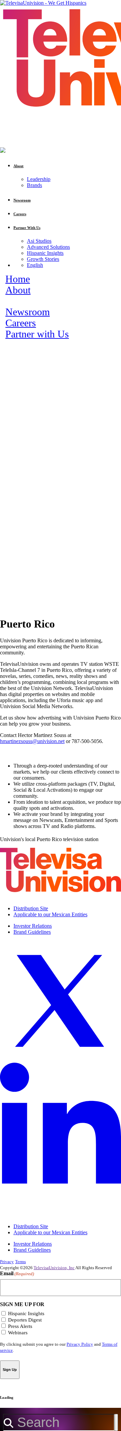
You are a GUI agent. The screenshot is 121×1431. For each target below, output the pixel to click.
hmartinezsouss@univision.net (32, 741)
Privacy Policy (80, 1344)
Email (17, 1273)
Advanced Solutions (48, 247)
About (18, 290)
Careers (20, 323)
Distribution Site (30, 908)
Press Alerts (20, 1326)
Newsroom (27, 312)
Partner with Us (37, 334)
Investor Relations (32, 926)
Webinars (18, 1332)
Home (17, 279)
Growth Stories (43, 259)
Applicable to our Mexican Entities (50, 914)
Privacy (7, 1261)
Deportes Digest (25, 1320)
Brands (34, 185)
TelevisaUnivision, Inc (54, 1267)
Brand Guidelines (32, 932)
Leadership (38, 179)
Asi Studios (39, 241)
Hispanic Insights (45, 253)
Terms (20, 1261)
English (35, 265)
